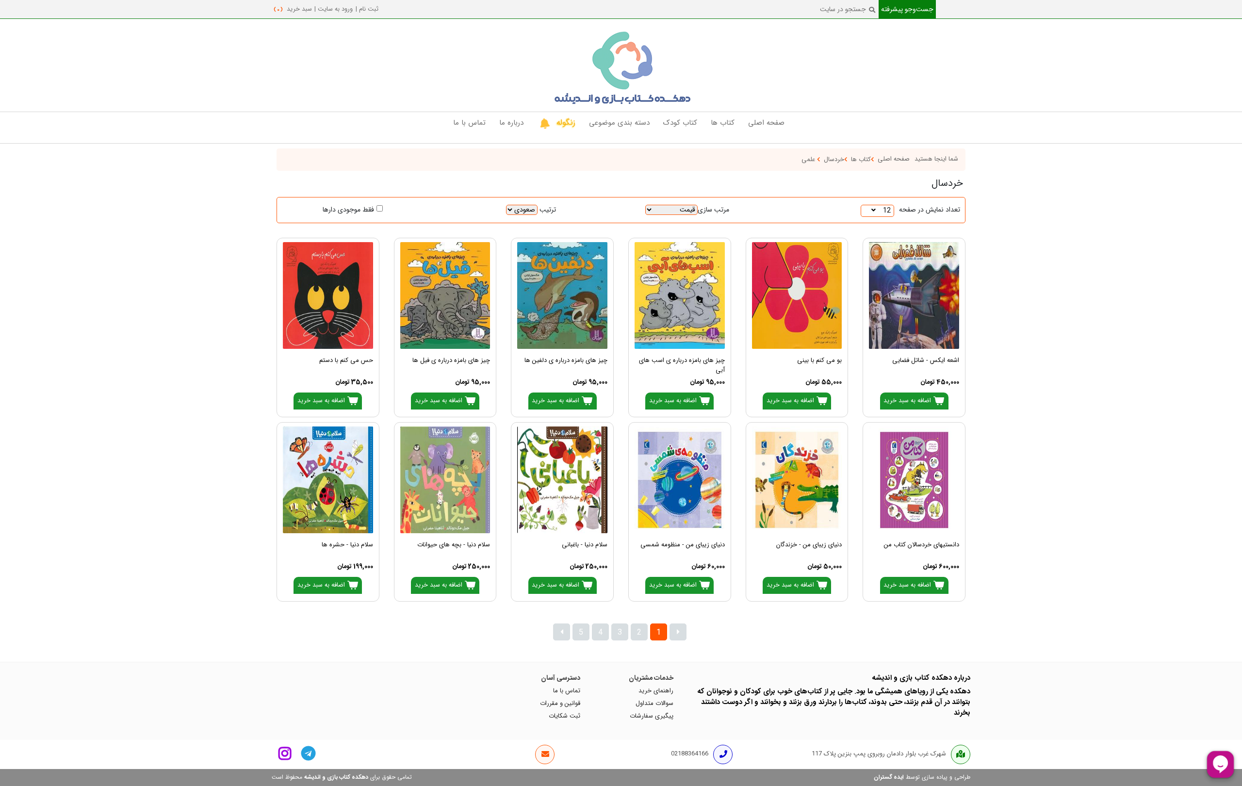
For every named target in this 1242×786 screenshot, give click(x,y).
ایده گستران (889, 777)
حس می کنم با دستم (346, 360)
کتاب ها (861, 160)
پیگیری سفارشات (651, 716)
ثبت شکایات (564, 716)
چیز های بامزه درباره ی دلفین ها (565, 360)
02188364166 (689, 754)
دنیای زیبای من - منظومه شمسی (682, 545)
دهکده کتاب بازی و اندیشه (336, 777)
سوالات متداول (654, 703)
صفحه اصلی (894, 159)
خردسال (834, 160)
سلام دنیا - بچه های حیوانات (453, 545)
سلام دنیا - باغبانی (584, 545)
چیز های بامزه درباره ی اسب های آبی (682, 365)
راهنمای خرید (655, 691)
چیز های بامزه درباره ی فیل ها (451, 360)
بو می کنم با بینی (819, 360)
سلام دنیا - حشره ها (347, 545)
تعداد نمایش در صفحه (929, 210)
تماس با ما (566, 691)
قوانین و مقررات (560, 703)
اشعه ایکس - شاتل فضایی (925, 360)
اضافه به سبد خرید (908, 401)
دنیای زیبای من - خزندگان (809, 545)
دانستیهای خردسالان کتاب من (921, 545)
